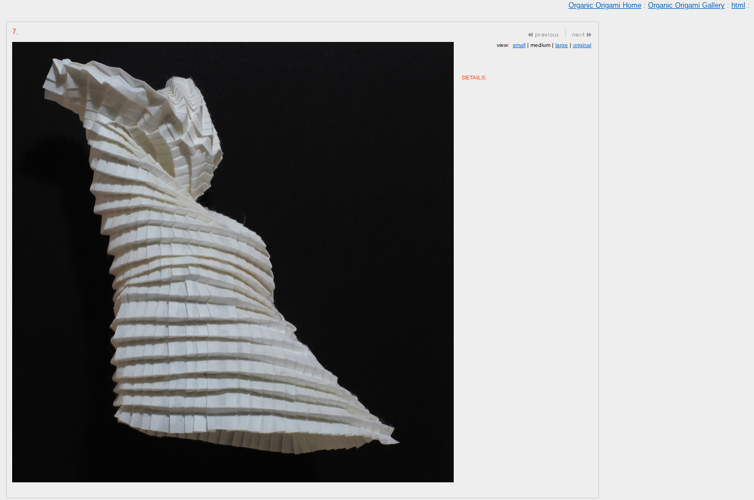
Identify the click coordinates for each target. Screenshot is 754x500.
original (582, 45)
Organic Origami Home (605, 5)
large (561, 45)
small (519, 45)
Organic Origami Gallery (686, 5)
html (738, 5)
